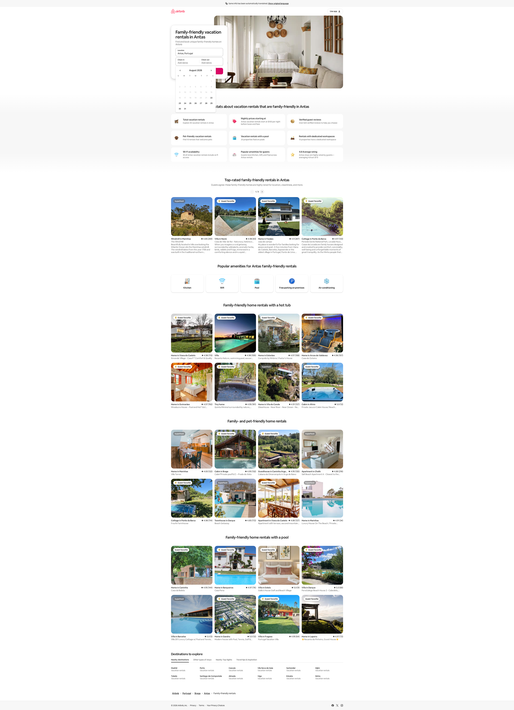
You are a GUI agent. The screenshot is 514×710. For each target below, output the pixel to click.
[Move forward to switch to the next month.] (211, 70)
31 (185, 109)
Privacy (193, 705)
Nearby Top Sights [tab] (224, 660)
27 (201, 103)
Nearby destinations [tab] (180, 660)
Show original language (278, 3)
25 (190, 103)
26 (195, 103)
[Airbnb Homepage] (178, 11)
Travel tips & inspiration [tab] (246, 660)
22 (211, 98)
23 (180, 103)
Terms (201, 705)
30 (180, 109)
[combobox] (199, 53)
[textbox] (187, 62)
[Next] (262, 192)
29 (211, 103)
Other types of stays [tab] (202, 660)
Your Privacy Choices (216, 705)
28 (206, 103)
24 (185, 103)
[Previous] (252, 192)
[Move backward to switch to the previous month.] (180, 70)
